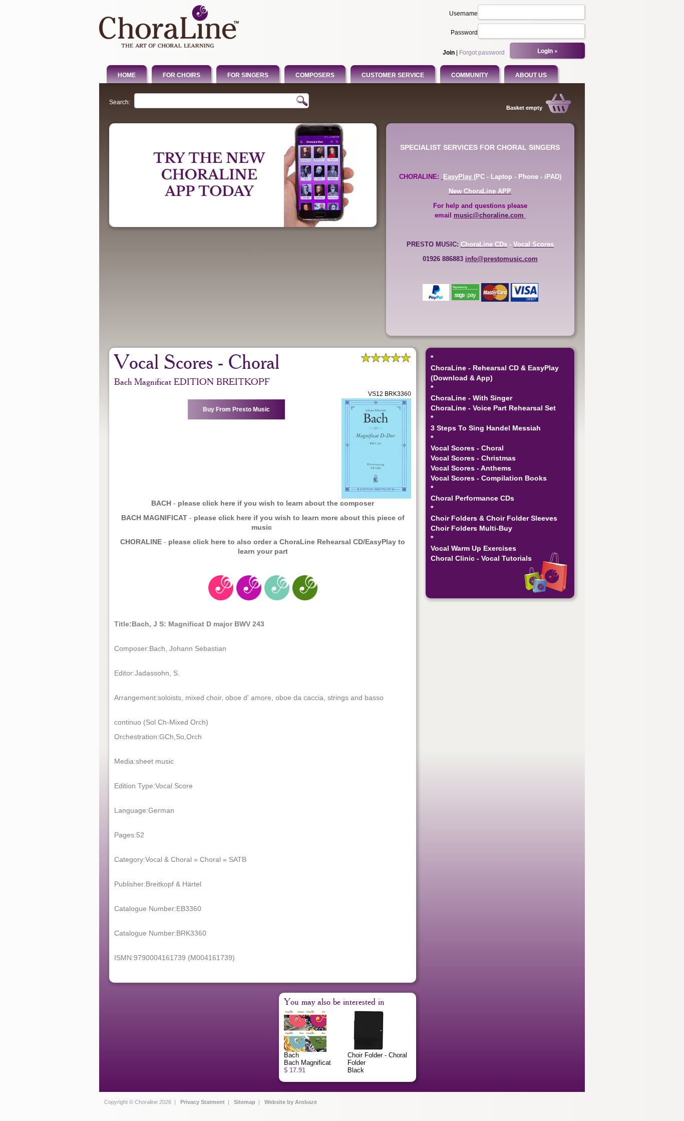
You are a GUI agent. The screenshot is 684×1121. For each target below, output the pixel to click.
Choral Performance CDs (472, 498)
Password (464, 32)
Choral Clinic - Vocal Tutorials (481, 558)
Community (469, 75)
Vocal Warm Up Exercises (473, 548)
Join (449, 52)
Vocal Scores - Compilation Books (489, 478)
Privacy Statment (202, 1102)
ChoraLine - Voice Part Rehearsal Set (493, 408)
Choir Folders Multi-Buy (471, 528)
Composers (314, 75)
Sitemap (244, 1102)
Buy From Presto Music (236, 409)
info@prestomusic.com (501, 259)
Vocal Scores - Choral (467, 448)
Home (127, 75)
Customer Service (393, 75)
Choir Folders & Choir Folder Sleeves (494, 518)
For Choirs (181, 75)
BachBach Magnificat (307, 1062)
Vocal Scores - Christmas (473, 458)
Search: (119, 102)
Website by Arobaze (290, 1102)
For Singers (247, 75)
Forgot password (482, 52)
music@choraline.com (489, 215)
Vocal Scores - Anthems (471, 468)
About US (531, 75)
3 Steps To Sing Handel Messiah (486, 428)
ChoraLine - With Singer (471, 398)
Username (463, 13)
